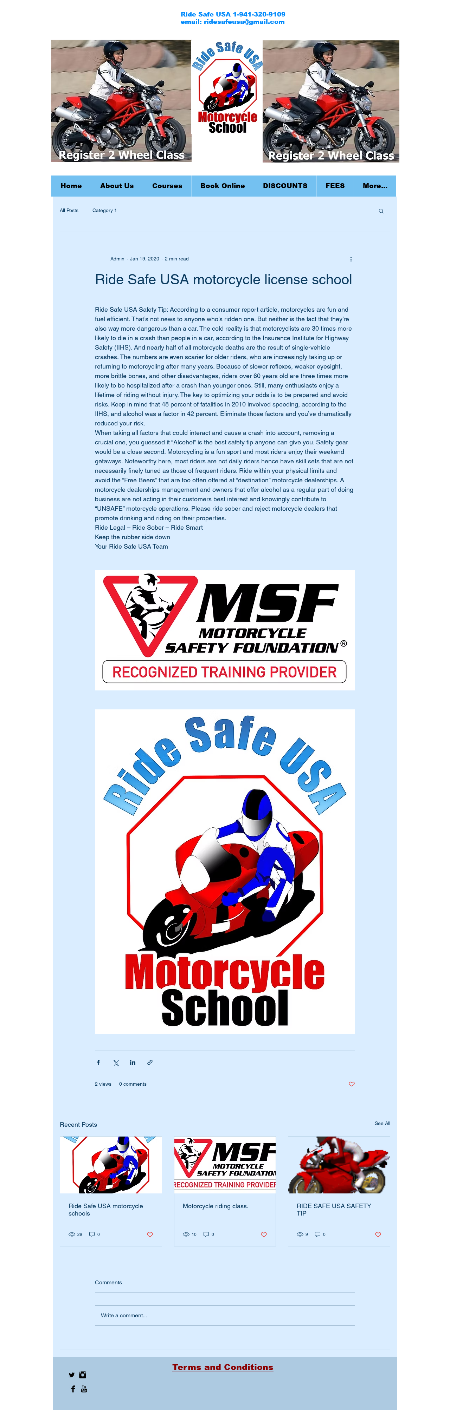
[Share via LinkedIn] (132, 1062)
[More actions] (351, 258)
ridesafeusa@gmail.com (244, 21)
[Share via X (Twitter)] (115, 1062)
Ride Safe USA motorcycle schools (106, 1209)
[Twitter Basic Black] (71, 1374)
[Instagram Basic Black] (82, 1374)
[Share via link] (150, 1062)
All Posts (69, 210)
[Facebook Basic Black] (73, 1388)
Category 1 (104, 210)
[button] (167, 186)
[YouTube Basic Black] (84, 1388)
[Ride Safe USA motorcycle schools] (111, 1165)
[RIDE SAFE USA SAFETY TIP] (339, 1165)
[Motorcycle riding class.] (225, 1165)
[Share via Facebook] (98, 1062)
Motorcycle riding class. (216, 1206)
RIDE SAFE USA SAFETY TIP (334, 1209)
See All (382, 1123)
